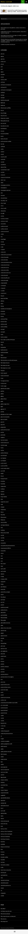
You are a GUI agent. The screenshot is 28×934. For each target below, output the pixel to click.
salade (2, 756)
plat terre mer (4, 648)
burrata (2, 144)
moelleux (3, 530)
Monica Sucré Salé (5, 532)
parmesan (3, 599)
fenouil (2, 342)
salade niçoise (4, 759)
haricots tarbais (4, 440)
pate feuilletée (4, 615)
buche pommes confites (6, 141)
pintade (2, 638)
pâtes (2, 625)
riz (1, 736)
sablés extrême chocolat (6, 751)
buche (2, 136)
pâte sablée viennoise (5, 622)
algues (2, 71)
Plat (2, 640)
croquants (3, 288)
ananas (2, 77)
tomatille (3, 859)
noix (2, 561)
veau (2, 877)
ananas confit (4, 79)
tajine (2, 815)
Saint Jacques (4, 754)
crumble (2, 290)
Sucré (2, 808)
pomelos (3, 669)
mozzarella (3, 550)
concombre (3, 223)
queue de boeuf (4, 710)
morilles (2, 537)
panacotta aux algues (5, 592)
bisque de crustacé (5, 118)
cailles (2, 149)
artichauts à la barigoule (6, 89)
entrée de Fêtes (4, 319)
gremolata (3, 434)
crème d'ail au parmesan (6, 254)
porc (2, 679)
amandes (3, 74)
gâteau (2, 396)
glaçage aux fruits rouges (6, 414)
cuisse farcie (3, 293)
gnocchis (3, 424)
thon (2, 849)
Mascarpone (3, 517)
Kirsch (2, 476)
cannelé (2, 162)
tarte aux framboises (5, 836)
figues (2, 355)
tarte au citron (4, 828)
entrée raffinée (4, 326)
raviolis (2, 720)
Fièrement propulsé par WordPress (7, 927)
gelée (2, 401)
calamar (2, 151)
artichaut (3, 82)
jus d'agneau (3, 458)
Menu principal (26, 1)
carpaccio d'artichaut (5, 177)
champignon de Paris (5, 185)
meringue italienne (5, 525)
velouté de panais (4, 882)
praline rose (3, 700)
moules (2, 540)
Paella (2, 584)
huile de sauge (4, 445)
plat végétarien (4, 651)
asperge (2, 95)
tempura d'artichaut (5, 846)
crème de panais (4, 275)
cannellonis (3, 164)
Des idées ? (3, 908)
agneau (2, 56)
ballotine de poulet (5, 100)
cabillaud (3, 146)
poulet (2, 694)
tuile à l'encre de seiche (6, 870)
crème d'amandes (4, 257)
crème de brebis (4, 259)
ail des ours (3, 61)
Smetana (3, 782)
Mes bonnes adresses (5, 913)
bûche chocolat (4, 138)
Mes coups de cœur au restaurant (8, 916)
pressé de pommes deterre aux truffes (9, 702)
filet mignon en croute (5, 368)
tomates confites (4, 857)
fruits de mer (3, 383)
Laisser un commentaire (17, 13)
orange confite (4, 579)
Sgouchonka (3, 777)
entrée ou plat (4, 324)
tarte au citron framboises (6, 831)
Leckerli (2, 491)
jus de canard (4, 463)
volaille (2, 895)
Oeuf (2, 566)
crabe (2, 247)
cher (2, 192)
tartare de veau (4, 823)
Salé (2, 761)
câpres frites (3, 167)
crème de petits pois (5, 277)
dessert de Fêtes (4, 298)
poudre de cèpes (4, 689)
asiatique (3, 92)
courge (2, 241)
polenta (2, 664)
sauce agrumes (4, 767)
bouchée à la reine (5, 126)
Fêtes (2, 344)
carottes (2, 172)
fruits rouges (3, 386)
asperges (3, 97)
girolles (2, 411)
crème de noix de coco (6, 272)
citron (2, 205)
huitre (2, 447)
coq (1, 236)
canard (2, 154)
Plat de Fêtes (3, 643)
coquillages (3, 239)
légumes (2, 494)
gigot (2, 406)
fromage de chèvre (5, 380)
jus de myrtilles (4, 465)
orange (2, 576)
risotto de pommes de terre (7, 733)
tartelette (3, 844)
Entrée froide (4, 321)
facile (2, 334)
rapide (2, 715)
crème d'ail (3, 252)
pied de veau (3, 630)
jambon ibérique (4, 452)
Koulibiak (3, 483)
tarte (2, 826)
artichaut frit (3, 87)
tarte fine (3, 841)
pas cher (2, 602)
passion (2, 604)
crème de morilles (5, 270)
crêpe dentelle (4, 283)
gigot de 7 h (3, 409)
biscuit (2, 110)
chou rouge (3, 203)
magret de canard (4, 501)
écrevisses (3, 313)
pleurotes (3, 653)
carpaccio (3, 174)
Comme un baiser (5, 218)
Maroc (2, 512)
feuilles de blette (4, 352)
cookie (2, 234)
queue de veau (4, 713)
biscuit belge (3, 113)
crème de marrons (5, 267)
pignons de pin (4, 635)
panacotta (3, 589)
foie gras (3, 370)
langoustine (3, 486)
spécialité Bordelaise (5, 797)
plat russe (3, 646)
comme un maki (4, 221)
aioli (2, 69)
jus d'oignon (3, 460)
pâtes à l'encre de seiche (6, 628)
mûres (2, 553)
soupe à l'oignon (4, 790)
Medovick (3, 519)
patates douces (4, 610)
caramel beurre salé (5, 169)
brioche (2, 131)
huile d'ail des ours (5, 442)
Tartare (2, 818)
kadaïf (2, 473)
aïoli (2, 66)
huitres (2, 450)
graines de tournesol (5, 429)
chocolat (3, 195)
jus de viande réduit (5, 468)
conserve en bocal (5, 231)
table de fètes (4, 813)
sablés (2, 749)
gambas (2, 391)
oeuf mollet (3, 571)
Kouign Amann (4, 478)
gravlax (2, 432)
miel (2, 527)
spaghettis (3, 795)
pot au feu (3, 682)
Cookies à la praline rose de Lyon (8, 44)
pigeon (2, 633)
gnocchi (2, 422)
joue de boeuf (4, 455)
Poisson (2, 661)
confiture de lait (4, 228)
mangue (2, 507)
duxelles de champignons (6, 308)
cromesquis (3, 285)
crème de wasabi (4, 280)
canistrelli (3, 159)
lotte (2, 499)
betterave (3, 105)
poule (2, 692)
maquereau (3, 509)
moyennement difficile (6, 548)
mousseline (3, 543)
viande (2, 888)
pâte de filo (3, 612)
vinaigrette (3, 893)
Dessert (2, 295)
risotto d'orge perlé (5, 731)
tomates (2, 854)
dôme (2, 303)
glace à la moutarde (5, 416)
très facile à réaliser (5, 864)
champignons (4, 187)
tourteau (3, 862)
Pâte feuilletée (4, 617)
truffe (2, 867)
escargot (3, 329)
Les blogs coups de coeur (6, 911)
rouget (2, 738)
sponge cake (3, 803)
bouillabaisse (4, 128)
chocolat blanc (4, 198)
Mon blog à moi (4, 921)
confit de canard (4, 226)
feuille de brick (4, 350)
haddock (3, 437)
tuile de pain (3, 872)
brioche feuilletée (5, 133)
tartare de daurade (5, 821)
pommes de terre (4, 674)
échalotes (3, 311)
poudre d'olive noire (5, 684)
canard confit (4, 156)
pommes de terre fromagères (7, 676)
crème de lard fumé (5, 265)
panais (2, 594)
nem (2, 555)
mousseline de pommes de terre (8, 545)
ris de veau (3, 725)
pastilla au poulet (4, 607)
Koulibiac (3, 481)
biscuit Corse (4, 115)
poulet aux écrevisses (5, 697)
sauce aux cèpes (4, 772)
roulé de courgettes (5, 741)
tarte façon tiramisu (5, 839)
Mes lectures (3, 918)
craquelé (3, 249)
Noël (2, 558)
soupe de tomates (4, 792)
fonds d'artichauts (5, 375)
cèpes (2, 182)
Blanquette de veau (5, 120)
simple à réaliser (4, 779)
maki (2, 504)
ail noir (2, 64)
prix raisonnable (4, 705)
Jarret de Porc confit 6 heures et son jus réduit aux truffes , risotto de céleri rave (17, 11)
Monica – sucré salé (6, 2)
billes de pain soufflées (6, 107)
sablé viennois (4, 746)
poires (2, 658)
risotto (2, 728)
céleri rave (3, 180)
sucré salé (3, 810)
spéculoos (3, 800)
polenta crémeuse (5, 666)
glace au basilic (4, 419)
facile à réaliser (4, 337)
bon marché (3, 123)
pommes (3, 671)
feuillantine (3, 347)
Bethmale (3, 102)
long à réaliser (4, 496)
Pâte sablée (3, 620)
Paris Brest (3, 597)
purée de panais (4, 707)
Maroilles (3, 514)
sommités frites (4, 785)
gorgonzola (3, 427)
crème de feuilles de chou (6, 262)
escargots (3, 331)
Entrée (2, 316)
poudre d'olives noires (5, 687)
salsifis (2, 764)
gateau (2, 393)
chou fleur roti (4, 200)
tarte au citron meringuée (6, 834)
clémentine (3, 210)
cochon (2, 216)
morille (2, 535)
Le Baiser (3, 489)
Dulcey (2, 306)
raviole (2, 718)
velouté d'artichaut (5, 880)
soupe (2, 787)
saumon (2, 774)
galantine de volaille (5, 388)
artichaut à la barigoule (6, 84)
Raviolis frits (3, 723)
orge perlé (3, 581)
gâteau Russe (3, 398)
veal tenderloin (4, 875)
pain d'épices (3, 586)
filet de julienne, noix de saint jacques (9, 360)
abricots (2, 53)
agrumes (3, 59)
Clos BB (2, 213)
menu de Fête (4, 522)
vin (1, 890)
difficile (2, 301)
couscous (3, 244)
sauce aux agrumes (5, 769)
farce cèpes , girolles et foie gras (8, 339)
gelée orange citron (5, 404)
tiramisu (2, 852)
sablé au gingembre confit (6, 743)
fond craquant (4, 373)
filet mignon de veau (5, 365)
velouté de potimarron (6, 885)
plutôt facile (3, 656)
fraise (2, 378)
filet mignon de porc (5, 362)
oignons (2, 573)
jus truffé (3, 471)
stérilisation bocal (5, 805)
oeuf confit (3, 568)
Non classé (3, 563)
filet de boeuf (4, 357)
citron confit (3, 208)
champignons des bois (5, 190)
